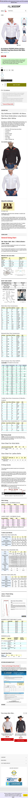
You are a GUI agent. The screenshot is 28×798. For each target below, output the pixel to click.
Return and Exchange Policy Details (10, 666)
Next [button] (26, 713)
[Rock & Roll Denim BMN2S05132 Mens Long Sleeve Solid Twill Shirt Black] (20, 724)
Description (4, 110)
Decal (7, 243)
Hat (2, 241)
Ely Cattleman (7, 90)
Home (2, 15)
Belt (10, 241)
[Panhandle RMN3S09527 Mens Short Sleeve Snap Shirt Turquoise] (7, 724)
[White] (2, 75)
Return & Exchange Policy (7, 662)
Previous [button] (24, 713)
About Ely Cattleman (7, 201)
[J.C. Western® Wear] (14, 6)
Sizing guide (4, 234)
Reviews (3, 704)
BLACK (10, 141)
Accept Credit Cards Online (14, 775)
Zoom (19, 45)
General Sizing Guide (8, 104)
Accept (25, 795)
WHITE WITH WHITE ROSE (8, 169)
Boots (6, 241)
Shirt (13, 241)
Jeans (3, 243)
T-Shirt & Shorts (20, 241)
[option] (24, 21)
